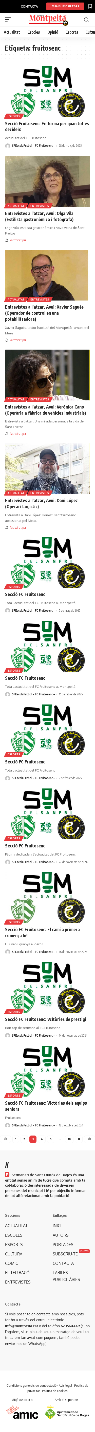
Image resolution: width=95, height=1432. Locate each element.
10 (69, 1139)
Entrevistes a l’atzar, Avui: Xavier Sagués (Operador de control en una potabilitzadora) (44, 313)
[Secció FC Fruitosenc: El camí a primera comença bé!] (47, 897)
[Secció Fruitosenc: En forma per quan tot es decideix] (47, 91)
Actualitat (16, 205)
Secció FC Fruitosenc (25, 594)
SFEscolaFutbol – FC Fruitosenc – (33, 145)
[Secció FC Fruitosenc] (47, 562)
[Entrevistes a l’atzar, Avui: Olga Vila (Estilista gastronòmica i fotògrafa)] (47, 181)
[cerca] (86, 20)
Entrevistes (39, 205)
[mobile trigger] (9, 19)
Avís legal (65, 1385)
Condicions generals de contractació (31, 1385)
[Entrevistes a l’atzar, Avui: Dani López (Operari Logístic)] (47, 468)
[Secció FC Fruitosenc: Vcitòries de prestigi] (47, 987)
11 (79, 1139)
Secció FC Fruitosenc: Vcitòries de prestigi (45, 1019)
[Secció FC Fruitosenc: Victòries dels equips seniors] (47, 1071)
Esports (14, 116)
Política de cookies (55, 1391)
